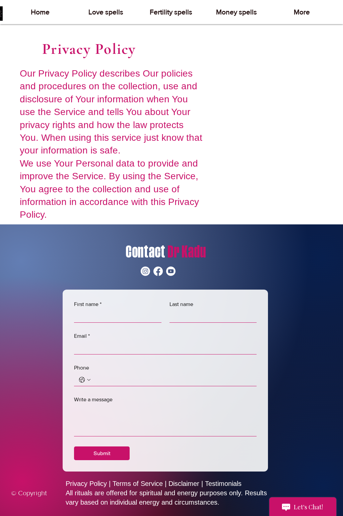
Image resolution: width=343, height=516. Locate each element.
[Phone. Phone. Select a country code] (84, 380)
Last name (181, 304)
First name (87, 304)
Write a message (93, 399)
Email (82, 336)
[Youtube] (171, 271)
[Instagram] (145, 271)
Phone (81, 368)
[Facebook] (158, 271)
